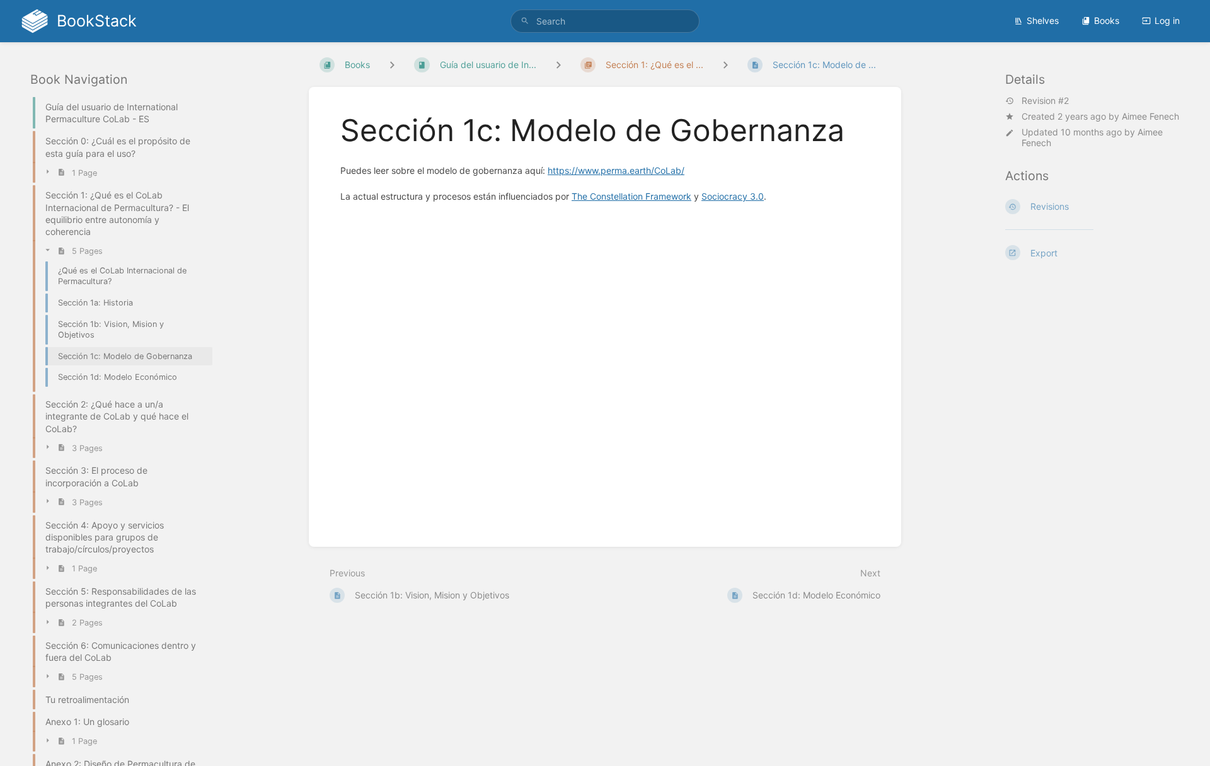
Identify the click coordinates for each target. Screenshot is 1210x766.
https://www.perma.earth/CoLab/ (616, 170)
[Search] (525, 21)
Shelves (1043, 20)
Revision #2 (1045, 101)
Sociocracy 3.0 (732, 196)
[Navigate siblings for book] (392, 64)
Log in (1167, 20)
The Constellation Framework (631, 196)
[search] (605, 21)
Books (1106, 20)
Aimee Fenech (1150, 116)
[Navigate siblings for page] (725, 64)
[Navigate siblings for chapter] (558, 64)
